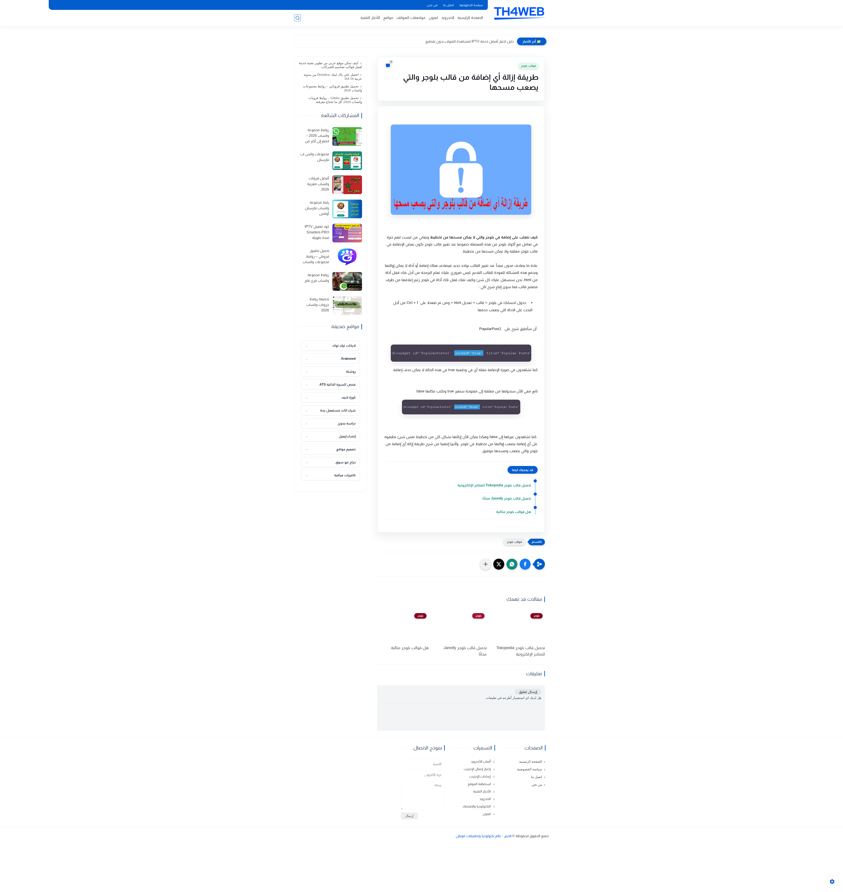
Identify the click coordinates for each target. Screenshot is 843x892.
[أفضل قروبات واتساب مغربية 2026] (347, 184)
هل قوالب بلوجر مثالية (513, 512)
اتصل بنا (448, 5)
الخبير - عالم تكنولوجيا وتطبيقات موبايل (484, 836)
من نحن (432, 5)
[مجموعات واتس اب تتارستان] (347, 160)
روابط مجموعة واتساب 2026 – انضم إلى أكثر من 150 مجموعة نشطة (314, 136)
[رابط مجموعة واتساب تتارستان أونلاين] (347, 209)
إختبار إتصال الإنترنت (478, 769)
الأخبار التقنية (370, 18)
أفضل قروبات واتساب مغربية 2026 (318, 183)
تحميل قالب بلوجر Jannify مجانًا (507, 498)
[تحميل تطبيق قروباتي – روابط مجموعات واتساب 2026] (347, 257)
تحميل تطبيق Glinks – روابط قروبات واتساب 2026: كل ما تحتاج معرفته (335, 100)
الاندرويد (447, 18)
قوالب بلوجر (528, 65)
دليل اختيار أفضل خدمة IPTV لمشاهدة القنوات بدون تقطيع (469, 41)
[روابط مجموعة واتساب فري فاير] (347, 281)
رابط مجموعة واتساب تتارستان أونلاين (317, 207)
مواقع (388, 18)
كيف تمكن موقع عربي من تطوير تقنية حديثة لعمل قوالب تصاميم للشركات (330, 65)
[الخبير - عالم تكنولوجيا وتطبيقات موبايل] (519, 12)
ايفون (433, 18)
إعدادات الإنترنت (480, 776)
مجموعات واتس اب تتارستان (314, 157)
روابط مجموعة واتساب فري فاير (316, 277)
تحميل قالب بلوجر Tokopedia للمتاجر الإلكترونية (494, 485)
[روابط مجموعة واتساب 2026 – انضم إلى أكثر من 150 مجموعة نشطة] (347, 136)
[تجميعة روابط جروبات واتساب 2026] (347, 305)
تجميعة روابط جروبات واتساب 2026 (317, 304)
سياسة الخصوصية (471, 5)
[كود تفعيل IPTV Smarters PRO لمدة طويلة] (347, 233)
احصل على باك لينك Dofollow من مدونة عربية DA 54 (333, 76)
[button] (525, 564)
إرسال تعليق (528, 692)
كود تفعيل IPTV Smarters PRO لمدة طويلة (317, 232)
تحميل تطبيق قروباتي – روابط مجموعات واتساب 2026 (332, 88)
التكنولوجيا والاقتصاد (477, 806)
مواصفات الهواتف (410, 18)
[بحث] (297, 17)
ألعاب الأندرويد (481, 761)
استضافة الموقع (480, 784)
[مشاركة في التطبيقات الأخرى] (485, 564)
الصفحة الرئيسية (470, 18)
